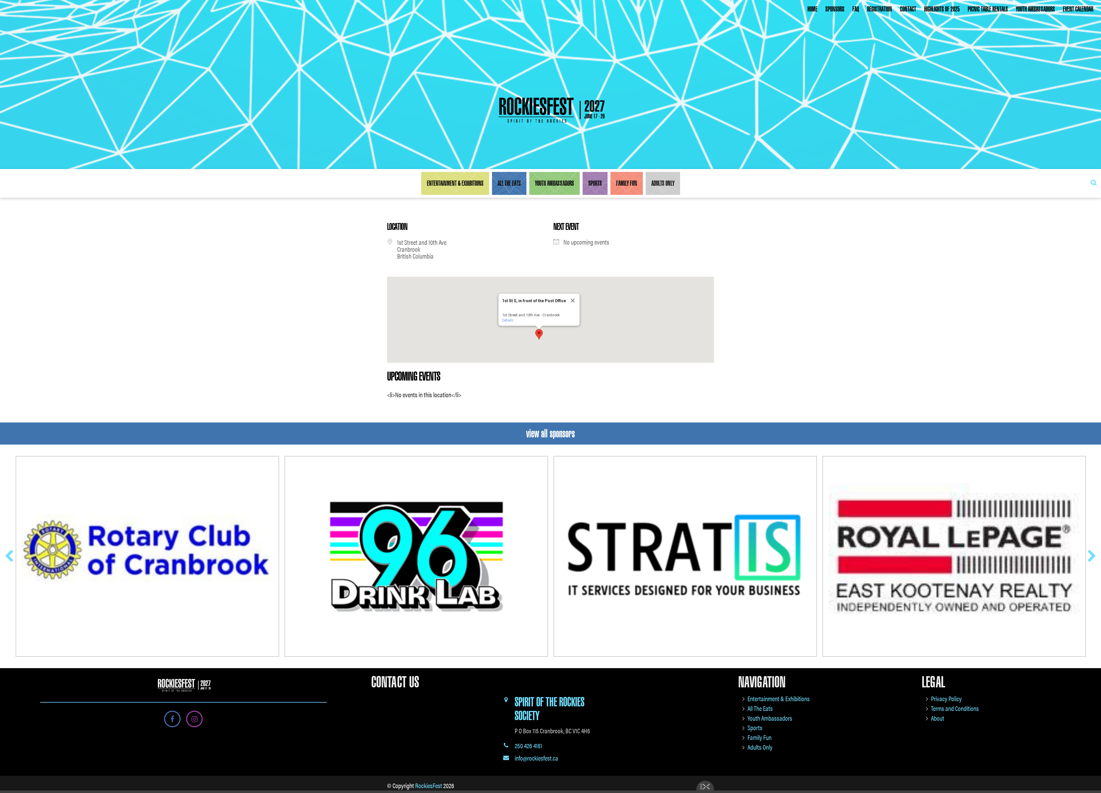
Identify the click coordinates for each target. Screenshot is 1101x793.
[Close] (573, 300)
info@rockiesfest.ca (536, 758)
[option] (147, 556)
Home (812, 9)
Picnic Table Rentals (988, 9)
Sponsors (834, 9)
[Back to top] (1092, 771)
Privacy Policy (946, 698)
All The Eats (509, 183)
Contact (908, 9)
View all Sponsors (550, 433)
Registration (879, 9)
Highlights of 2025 (942, 9)
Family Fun (626, 183)
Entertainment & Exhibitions (455, 183)
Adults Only (662, 183)
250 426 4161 (528, 745)
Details (508, 320)
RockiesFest (428, 785)
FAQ (855, 9)
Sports (595, 183)
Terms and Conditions (955, 708)
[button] (539, 334)
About (937, 718)
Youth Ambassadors (1035, 9)
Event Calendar (1078, 9)
